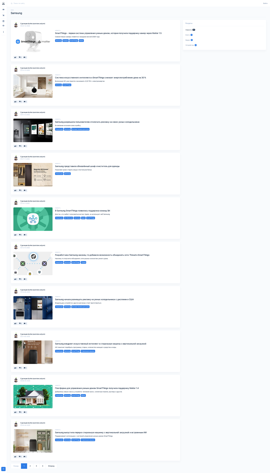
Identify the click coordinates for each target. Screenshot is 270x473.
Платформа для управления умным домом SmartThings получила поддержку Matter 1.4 (97, 388)
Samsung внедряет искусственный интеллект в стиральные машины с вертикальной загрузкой (100, 343)
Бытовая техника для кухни (80, 129)
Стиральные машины (87, 351)
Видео (189, 40)
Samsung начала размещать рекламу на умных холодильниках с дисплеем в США (94, 299)
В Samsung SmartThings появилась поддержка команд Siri (82, 210)
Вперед (51, 466)
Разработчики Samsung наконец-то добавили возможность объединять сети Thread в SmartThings (102, 255)
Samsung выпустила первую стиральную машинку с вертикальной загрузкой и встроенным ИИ (100, 432)
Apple (83, 218)
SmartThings (74, 40)
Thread (83, 262)
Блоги (189, 35)
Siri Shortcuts (68, 218)
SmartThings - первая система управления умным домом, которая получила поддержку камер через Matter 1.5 (108, 33)
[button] (3, 32)
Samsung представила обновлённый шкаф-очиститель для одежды (87, 166)
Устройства (191, 45)
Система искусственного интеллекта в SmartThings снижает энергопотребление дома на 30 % (100, 77)
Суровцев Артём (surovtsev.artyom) (32, 24)
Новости (190, 30)
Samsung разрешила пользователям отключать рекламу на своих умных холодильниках (97, 122)
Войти (265, 3)
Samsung (58, 40)
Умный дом (59, 129)
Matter (81, 40)
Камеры (65, 40)
